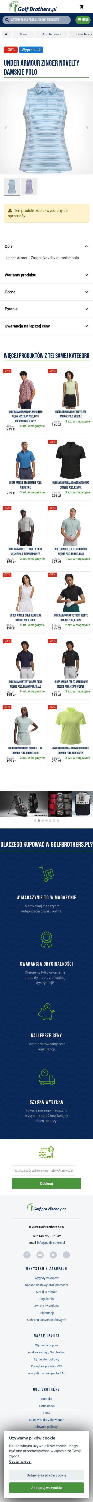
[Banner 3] (42, 820)
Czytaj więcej (20, 1461)
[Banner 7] (58, 820)
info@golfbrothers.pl (51, 1242)
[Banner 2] (39, 820)
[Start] (7, 34)
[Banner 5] (50, 820)
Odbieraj (46, 1184)
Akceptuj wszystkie (46, 1488)
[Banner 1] (35, 820)
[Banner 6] (54, 820)
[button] (9, 127)
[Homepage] (33, 6)
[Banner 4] (46, 820)
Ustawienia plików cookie (46, 1475)
